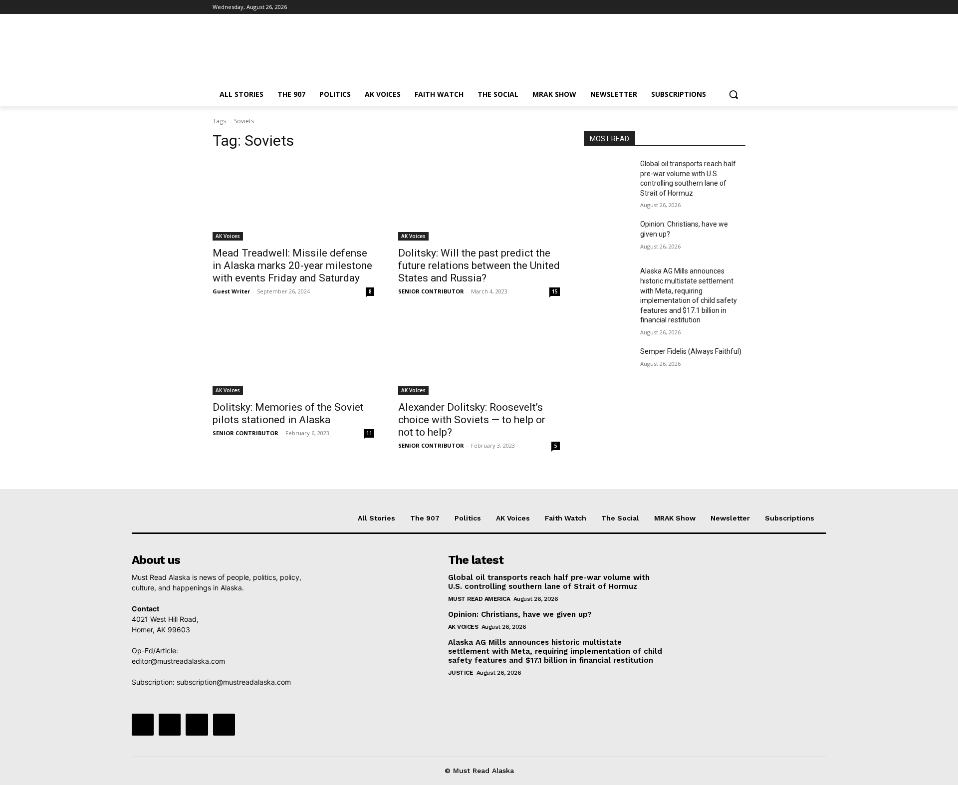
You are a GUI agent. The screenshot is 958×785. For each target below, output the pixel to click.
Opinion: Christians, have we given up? (520, 614)
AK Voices (228, 236)
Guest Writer (231, 291)
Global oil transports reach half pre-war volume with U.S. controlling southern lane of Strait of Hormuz (549, 582)
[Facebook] (684, 7)
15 (555, 291)
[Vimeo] (725, 7)
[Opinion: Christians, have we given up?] (608, 237)
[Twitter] (712, 7)
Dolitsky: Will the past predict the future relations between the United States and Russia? (479, 265)
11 (369, 433)
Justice (461, 672)
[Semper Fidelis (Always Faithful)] (608, 364)
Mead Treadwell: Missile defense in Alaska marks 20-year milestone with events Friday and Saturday (292, 265)
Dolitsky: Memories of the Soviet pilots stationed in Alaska (288, 413)
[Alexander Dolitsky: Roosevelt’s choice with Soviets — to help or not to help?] (479, 354)
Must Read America (479, 598)
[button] (733, 94)
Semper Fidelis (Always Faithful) (690, 351)
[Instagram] (698, 7)
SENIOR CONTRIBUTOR (431, 291)
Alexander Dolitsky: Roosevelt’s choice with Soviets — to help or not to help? (471, 419)
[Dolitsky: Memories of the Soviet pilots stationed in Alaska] (293, 354)
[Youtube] (739, 7)
